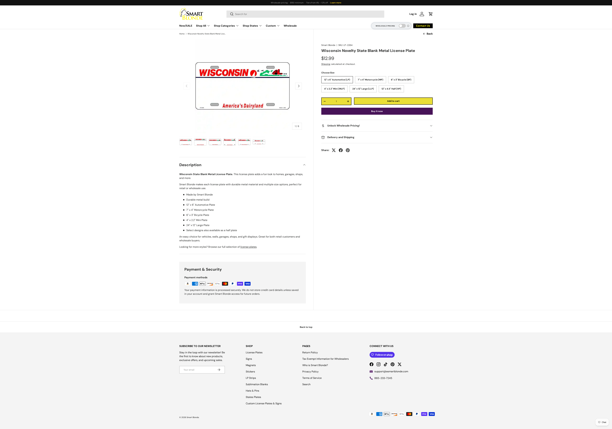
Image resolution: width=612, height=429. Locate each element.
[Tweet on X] (333, 150)
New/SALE (185, 25)
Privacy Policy (310, 371)
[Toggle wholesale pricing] (402, 26)
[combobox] (305, 14)
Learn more (335, 2)
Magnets (251, 365)
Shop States (250, 25)
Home (182, 34)
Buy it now (377, 111)
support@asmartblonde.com (391, 371)
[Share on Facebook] (340, 150)
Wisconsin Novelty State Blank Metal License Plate (207, 34)
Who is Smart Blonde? (315, 365)
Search (306, 384)
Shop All (201, 25)
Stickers (250, 371)
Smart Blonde (328, 45)
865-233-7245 (383, 378)
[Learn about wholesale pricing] (408, 26)
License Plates (254, 352)
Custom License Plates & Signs (264, 403)
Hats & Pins (252, 390)
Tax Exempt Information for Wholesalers (325, 359)
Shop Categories (224, 25)
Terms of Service (312, 378)
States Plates (253, 397)
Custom (271, 25)
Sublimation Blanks (257, 384)
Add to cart (393, 101)
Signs (249, 359)
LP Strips (251, 378)
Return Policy (310, 352)
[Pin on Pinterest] (347, 150)
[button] (430, 14)
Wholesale (290, 25)
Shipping (325, 64)
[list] (242, 86)
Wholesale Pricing (385, 26)
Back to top (306, 327)
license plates (248, 247)
